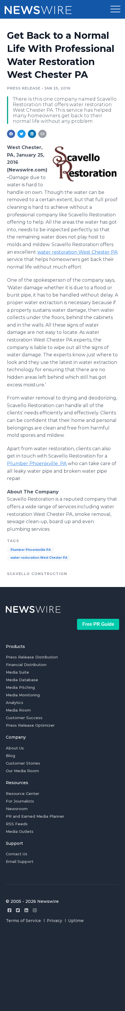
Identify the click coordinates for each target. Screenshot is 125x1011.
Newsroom (17, 808)
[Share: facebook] (11, 134)
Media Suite (17, 672)
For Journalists (20, 801)
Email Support (19, 861)
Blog (10, 755)
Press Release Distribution (32, 657)
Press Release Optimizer (30, 725)
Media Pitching (20, 687)
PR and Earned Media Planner (35, 816)
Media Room (18, 710)
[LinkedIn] (26, 910)
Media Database (22, 679)
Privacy (54, 920)
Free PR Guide (98, 624)
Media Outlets (19, 831)
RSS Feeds (17, 823)
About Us (15, 748)
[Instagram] (35, 910)
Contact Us (16, 853)
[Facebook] (9, 910)
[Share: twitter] (21, 134)
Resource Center (22, 793)
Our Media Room (22, 770)
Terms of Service (23, 920)
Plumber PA (37, 463)
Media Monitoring (23, 695)
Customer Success (24, 717)
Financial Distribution (26, 664)
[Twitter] (18, 910)
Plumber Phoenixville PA (30, 550)
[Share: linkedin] (32, 134)
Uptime (76, 920)
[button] (115, 9)
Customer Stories (23, 763)
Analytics (14, 702)
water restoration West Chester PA (77, 252)
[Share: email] (42, 134)
